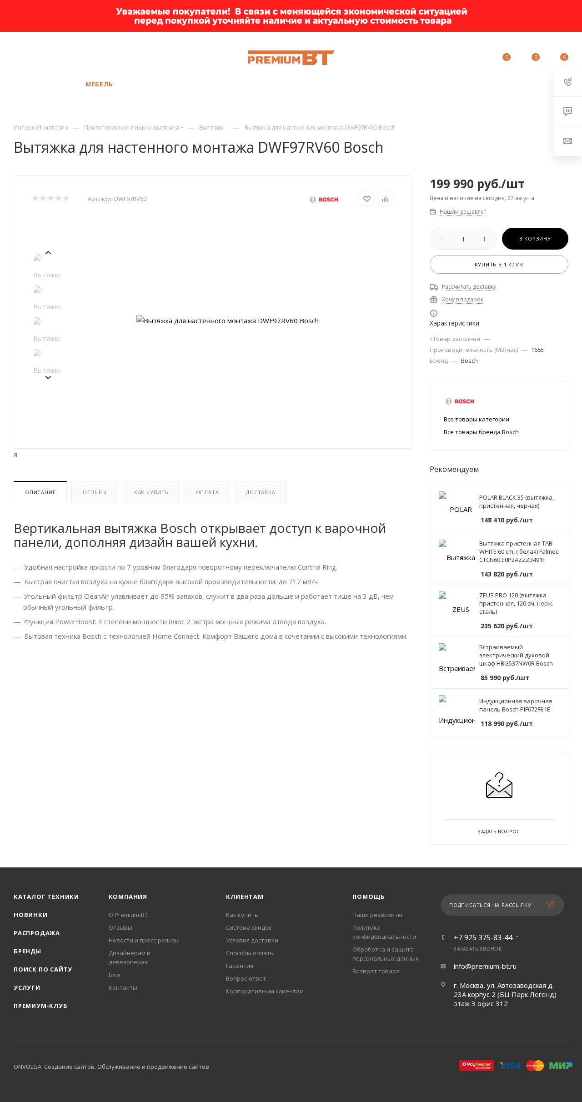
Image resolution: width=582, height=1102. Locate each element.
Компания (128, 896)
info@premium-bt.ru (485, 966)
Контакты (123, 987)
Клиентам (244, 896)
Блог (115, 975)
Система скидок (249, 927)
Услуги (27, 987)
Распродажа (37, 933)
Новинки (31, 915)
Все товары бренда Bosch (481, 432)
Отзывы (95, 492)
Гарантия (239, 966)
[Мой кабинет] (476, 58)
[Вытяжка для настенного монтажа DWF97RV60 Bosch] (227, 320)
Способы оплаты (250, 953)
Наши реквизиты (377, 915)
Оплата (207, 492)
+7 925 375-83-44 (84, 53)
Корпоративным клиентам (265, 991)
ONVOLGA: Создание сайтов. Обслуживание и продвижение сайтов (111, 1066)
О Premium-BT (128, 915)
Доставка (260, 492)
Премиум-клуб (41, 1006)
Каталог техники (46, 896)
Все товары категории (476, 419)
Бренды (27, 951)
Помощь (368, 896)
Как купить (151, 492)
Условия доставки (252, 940)
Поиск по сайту (43, 969)
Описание (40, 492)
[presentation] (48, 251)
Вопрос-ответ (246, 978)
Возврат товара (376, 971)
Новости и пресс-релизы (144, 940)
